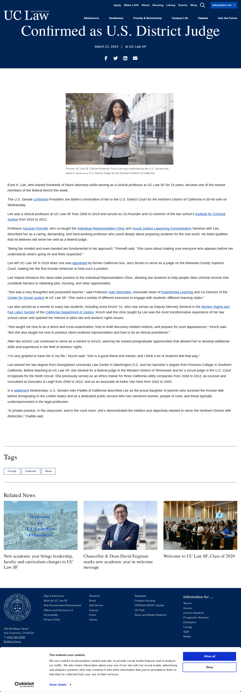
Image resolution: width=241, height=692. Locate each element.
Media (187, 636)
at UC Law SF (135, 46)
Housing (158, 5)
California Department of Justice (70, 312)
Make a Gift (131, 5)
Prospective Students (196, 617)
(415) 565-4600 (16, 637)
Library (170, 5)
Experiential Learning (177, 292)
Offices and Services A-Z (58, 610)
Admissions (91, 18)
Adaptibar (140, 596)
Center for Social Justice (26, 298)
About (145, 5)
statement (21, 390)
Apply (117, 5)
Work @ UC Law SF (56, 600)
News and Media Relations (150, 615)
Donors (187, 608)
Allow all (209, 656)
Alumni (187, 603)
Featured (30, 471)
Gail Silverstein (120, 292)
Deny (209, 667)
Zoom (92, 615)
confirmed (41, 199)
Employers (189, 622)
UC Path (140, 610)
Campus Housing (145, 600)
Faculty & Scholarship (147, 18)
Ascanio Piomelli (35, 228)
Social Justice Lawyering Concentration (161, 228)
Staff (186, 631)
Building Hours (12, 641)
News (48, 471)
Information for (222, 5)
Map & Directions (54, 596)
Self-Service (96, 605)
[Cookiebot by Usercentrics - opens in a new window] (24, 684)
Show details (57, 684)
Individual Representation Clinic (101, 228)
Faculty (12, 471)
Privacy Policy (52, 619)
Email (92, 600)
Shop (193, 5)
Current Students (193, 612)
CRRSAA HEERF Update (149, 605)
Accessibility (51, 615)
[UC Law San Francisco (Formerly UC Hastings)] (26, 15)
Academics (116, 18)
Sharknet (94, 596)
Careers (203, 18)
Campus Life (180, 18)
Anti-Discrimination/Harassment (62, 605)
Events (182, 5)
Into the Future (227, 18)
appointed (79, 263)
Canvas (93, 610)
